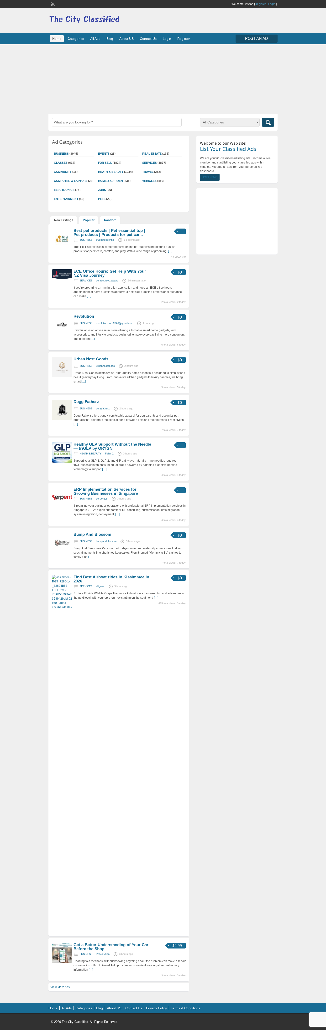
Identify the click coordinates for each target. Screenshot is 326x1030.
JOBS (102, 190)
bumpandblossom (106, 541)
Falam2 (109, 453)
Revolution (84, 316)
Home (56, 39)
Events (104, 153)
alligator (100, 586)
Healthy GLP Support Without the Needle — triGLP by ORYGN (112, 446)
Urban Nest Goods (91, 359)
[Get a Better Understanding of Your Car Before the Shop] (62, 962)
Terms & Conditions (185, 1008)
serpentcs (102, 498)
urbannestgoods (105, 365)
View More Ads (60, 987)
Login (271, 4)
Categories (76, 39)
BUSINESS (61, 153)
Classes (61, 162)
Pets (101, 199)
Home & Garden (110, 181)
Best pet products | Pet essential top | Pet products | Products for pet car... (109, 232)
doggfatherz (103, 408)
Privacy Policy (156, 1008)
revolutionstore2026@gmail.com (114, 323)
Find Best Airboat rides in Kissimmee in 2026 (111, 579)
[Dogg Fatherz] (62, 419)
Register (260, 4)
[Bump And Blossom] (62, 551)
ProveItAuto (103, 954)
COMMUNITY (63, 171)
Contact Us (148, 39)
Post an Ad (256, 38)
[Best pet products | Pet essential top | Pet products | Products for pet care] (62, 248)
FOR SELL (105, 162)
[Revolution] (62, 333)
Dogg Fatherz (86, 401)
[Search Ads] (268, 122)
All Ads (95, 39)
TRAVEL (147, 171)
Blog (109, 39)
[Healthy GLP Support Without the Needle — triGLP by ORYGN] (62, 461)
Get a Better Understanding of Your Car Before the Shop (111, 947)
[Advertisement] (163, 78)
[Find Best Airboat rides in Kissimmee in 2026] (62, 607)
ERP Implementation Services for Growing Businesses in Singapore (106, 491)
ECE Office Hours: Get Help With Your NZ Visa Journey (110, 273)
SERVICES (149, 162)
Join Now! (209, 177)
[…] (170, 251)
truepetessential (105, 239)
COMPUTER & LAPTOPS (70, 181)
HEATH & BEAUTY (110, 171)
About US (126, 39)
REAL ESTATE (152, 153)
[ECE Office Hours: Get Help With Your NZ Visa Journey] (62, 278)
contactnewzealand (107, 280)
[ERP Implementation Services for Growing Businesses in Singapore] (62, 506)
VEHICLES (149, 181)
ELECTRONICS (64, 190)
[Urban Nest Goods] (62, 376)
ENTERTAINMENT (66, 199)
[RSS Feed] (52, 4)
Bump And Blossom (92, 534)
